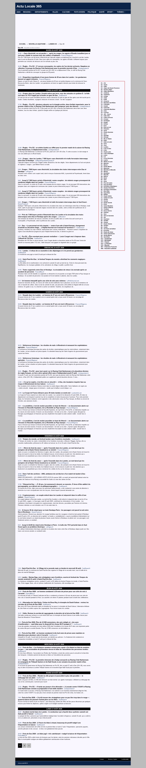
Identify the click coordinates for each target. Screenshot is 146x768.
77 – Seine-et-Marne (107, 207)
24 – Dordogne (105, 120)
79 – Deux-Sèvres (106, 211)
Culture (66, 12)
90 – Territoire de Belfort (108, 229)
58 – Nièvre (104, 176)
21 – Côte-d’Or (105, 116)
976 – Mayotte (105, 245)
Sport (110, 12)
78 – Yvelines (105, 209)
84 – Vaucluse (105, 219)
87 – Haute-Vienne (106, 224)
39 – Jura (104, 145)
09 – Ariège (104, 96)
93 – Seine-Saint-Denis (108, 233)
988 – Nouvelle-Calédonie (108, 248)
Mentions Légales (112, 759)
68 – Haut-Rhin (105, 193)
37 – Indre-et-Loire (106, 142)
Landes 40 (53, 44)
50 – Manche (105, 163)
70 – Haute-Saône (106, 196)
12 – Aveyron (105, 101)
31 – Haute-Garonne (107, 132)
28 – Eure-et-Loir (106, 127)
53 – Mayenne (105, 168)
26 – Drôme (104, 124)
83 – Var (103, 217)
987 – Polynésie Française (109, 247)
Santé (101, 12)
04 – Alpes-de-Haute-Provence (110, 88)
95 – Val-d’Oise (105, 237)
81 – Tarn (103, 214)
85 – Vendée (104, 220)
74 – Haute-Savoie (106, 202)
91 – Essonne (105, 230)
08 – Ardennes (105, 94)
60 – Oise (104, 179)
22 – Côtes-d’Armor (107, 117)
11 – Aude (104, 99)
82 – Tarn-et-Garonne (107, 215)
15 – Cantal (104, 106)
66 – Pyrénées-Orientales (108, 189)
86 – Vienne (104, 222)
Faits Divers (79, 12)
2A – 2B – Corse (106, 114)
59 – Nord (104, 178)
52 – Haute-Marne (106, 166)
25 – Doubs (104, 122)
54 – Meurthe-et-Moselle (108, 170)
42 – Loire (104, 150)
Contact (102, 759)
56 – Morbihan (105, 173)
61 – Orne (104, 181)
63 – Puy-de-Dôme (106, 184)
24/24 (18, 12)
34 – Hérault (104, 137)
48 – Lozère (104, 160)
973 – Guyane (105, 242)
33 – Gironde (105, 135)
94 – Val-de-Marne (106, 235)
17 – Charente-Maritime (108, 109)
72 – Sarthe (104, 199)
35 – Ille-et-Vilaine (106, 139)
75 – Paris (104, 204)
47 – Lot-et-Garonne (107, 158)
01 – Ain (103, 83)
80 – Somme (104, 212)
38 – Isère (104, 143)
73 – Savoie (104, 201)
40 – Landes (104, 147)
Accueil (22, 44)
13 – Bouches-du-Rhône (108, 103)
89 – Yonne (104, 227)
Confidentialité (125, 759)
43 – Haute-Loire (106, 152)
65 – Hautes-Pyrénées (107, 188)
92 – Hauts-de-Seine (107, 232)
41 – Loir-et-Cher (106, 148)
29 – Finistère (105, 129)
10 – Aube (104, 98)
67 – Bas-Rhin (105, 191)
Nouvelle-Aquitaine (37, 44)
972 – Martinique (106, 240)
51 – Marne (104, 165)
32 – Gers (104, 134)
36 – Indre (104, 140)
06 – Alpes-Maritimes (107, 91)
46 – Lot (103, 157)
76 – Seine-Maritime (107, 206)
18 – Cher (104, 111)
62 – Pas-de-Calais (106, 183)
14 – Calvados (105, 104)
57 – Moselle (104, 175)
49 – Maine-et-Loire (107, 161)
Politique (92, 12)
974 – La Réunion (106, 243)
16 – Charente (105, 107)
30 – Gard (104, 130)
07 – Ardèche (105, 93)
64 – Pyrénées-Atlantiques (109, 186)
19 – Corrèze (105, 112)
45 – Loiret (104, 155)
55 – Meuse (104, 171)
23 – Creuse (104, 119)
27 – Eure (104, 125)
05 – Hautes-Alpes (106, 89)
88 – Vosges (104, 225)
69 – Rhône (104, 194)
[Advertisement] (54, 28)
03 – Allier (104, 86)
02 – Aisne (104, 85)
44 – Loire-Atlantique (107, 153)
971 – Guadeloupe (106, 238)
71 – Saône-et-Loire (107, 198)
